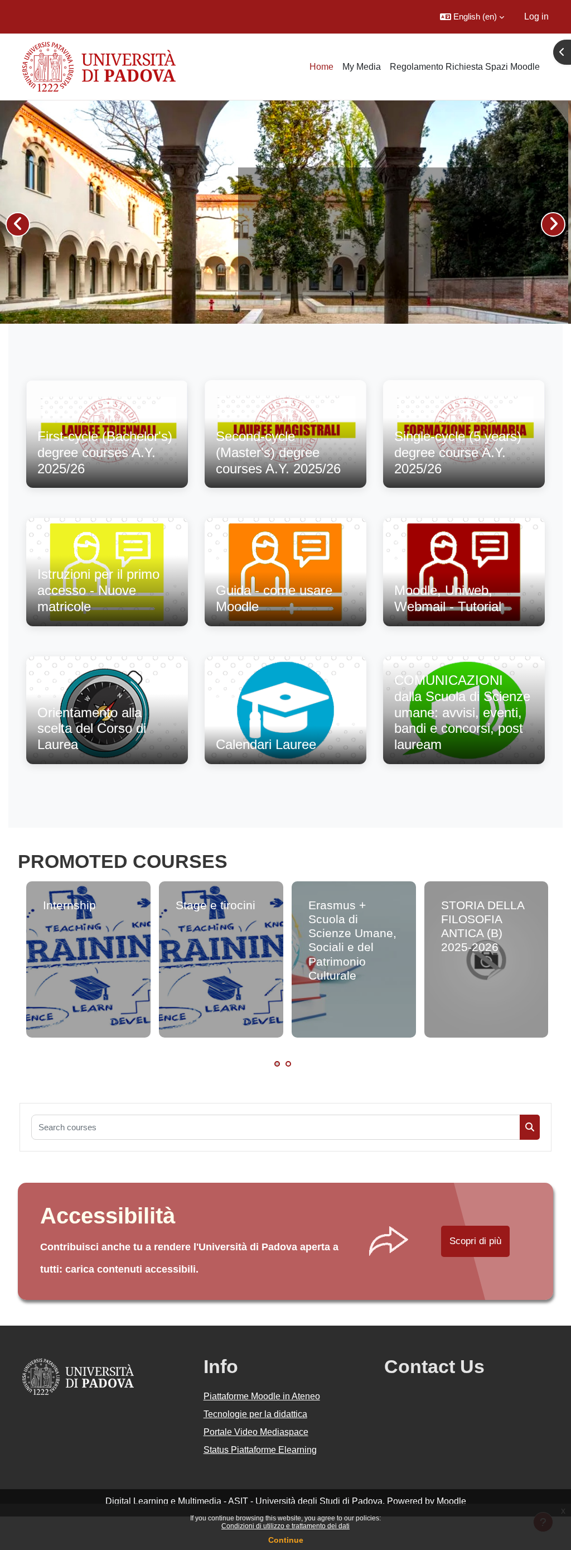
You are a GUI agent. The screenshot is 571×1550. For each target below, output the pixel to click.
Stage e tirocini (215, 905)
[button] (472, 16)
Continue (285, 1539)
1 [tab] (277, 1064)
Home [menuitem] (321, 66)
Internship (69, 905)
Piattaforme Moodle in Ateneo (262, 1396)
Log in (536, 16)
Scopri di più (475, 1241)
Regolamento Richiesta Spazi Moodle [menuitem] (465, 66)
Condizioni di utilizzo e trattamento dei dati (285, 1526)
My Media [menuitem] (361, 66)
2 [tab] (288, 1064)
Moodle (451, 1501)
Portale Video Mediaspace (256, 1432)
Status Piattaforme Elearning (260, 1450)
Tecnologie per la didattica (255, 1414)
